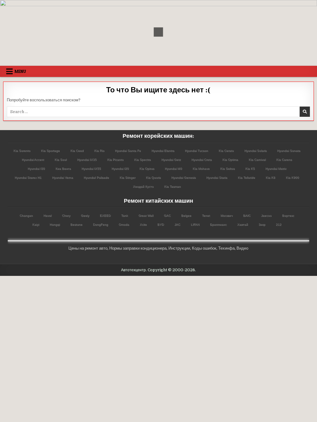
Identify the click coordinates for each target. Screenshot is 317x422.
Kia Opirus (146, 168)
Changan (26, 215)
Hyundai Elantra (162, 150)
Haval (47, 215)
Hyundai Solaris (255, 150)
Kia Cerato (226, 150)
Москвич (226, 215)
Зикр (261, 224)
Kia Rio (99, 150)
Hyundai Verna (62, 177)
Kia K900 (292, 177)
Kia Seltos (227, 168)
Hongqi (55, 224)
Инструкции (179, 248)
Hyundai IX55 (91, 168)
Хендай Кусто (143, 186)
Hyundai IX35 (87, 159)
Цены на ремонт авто (87, 248)
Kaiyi (35, 224)
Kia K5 (250, 168)
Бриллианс (218, 224)
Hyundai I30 (36, 168)
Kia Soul (60, 159)
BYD (160, 224)
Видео (242, 248)
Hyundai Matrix (275, 168)
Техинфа (226, 248)
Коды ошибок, (204, 248)
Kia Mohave (201, 168)
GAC (167, 215)
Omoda (124, 224)
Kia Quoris (153, 177)
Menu (20, 71)
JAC (177, 224)
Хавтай (242, 224)
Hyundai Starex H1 (28, 177)
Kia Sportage (50, 150)
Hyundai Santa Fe (128, 150)
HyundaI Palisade (96, 177)
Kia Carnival (257, 159)
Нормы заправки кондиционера (138, 248)
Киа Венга (63, 168)
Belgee (186, 215)
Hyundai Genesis (183, 177)
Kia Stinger (127, 177)
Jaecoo (266, 215)
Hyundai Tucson (196, 150)
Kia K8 (270, 177)
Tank (124, 215)
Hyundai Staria (216, 177)
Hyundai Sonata (288, 150)
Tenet (206, 215)
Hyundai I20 (120, 168)
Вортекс (288, 215)
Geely (85, 215)
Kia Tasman (172, 186)
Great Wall (145, 215)
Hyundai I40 (173, 168)
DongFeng (100, 224)
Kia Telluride (246, 177)
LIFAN (195, 224)
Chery (66, 215)
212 (278, 224)
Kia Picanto (115, 159)
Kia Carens (284, 159)
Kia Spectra (142, 159)
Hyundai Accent (33, 159)
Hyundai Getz (171, 159)
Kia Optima (230, 159)
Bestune (76, 224)
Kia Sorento (21, 150)
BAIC (246, 215)
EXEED (105, 215)
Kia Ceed (77, 150)
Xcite (143, 224)
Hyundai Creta (201, 159)
